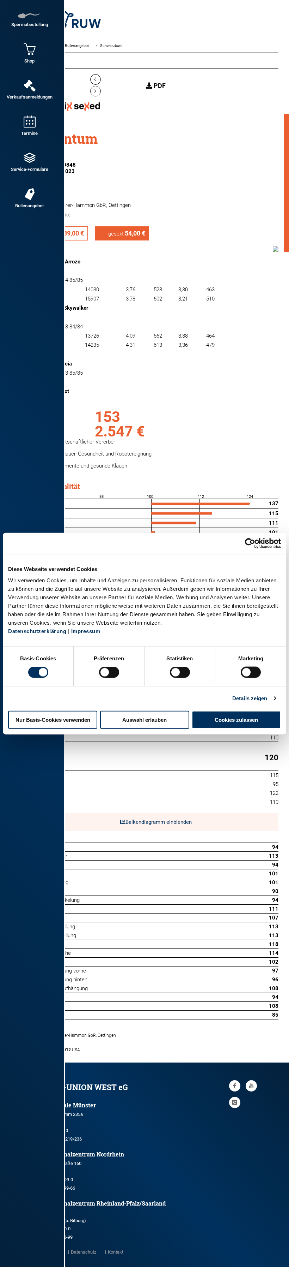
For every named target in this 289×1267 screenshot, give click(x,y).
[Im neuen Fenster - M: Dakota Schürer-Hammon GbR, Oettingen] (155, 1027)
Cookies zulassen (236, 719)
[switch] (109, 672)
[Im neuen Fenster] (234, 1085)
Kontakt (115, 1252)
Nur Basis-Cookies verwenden (53, 719)
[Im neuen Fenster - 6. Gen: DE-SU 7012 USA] (155, 1042)
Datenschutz (83, 1252)
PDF (159, 85)
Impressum (85, 631)
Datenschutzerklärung (37, 631)
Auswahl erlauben (144, 719)
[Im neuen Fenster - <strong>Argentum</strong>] (275, 250)
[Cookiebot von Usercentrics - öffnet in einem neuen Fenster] (250, 543)
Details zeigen (249, 698)
